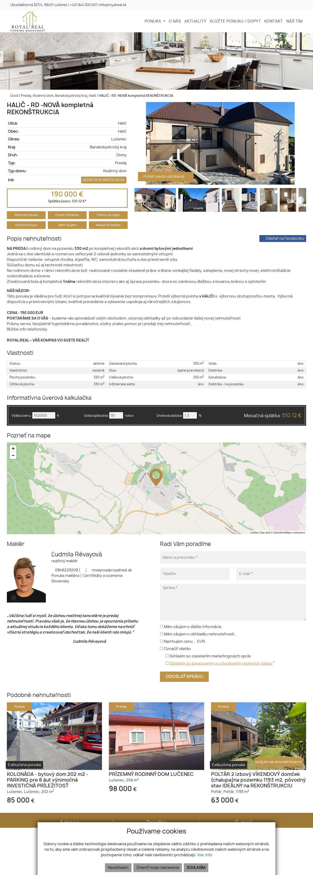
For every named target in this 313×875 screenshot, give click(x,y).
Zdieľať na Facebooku (285, 238)
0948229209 (66, 570)
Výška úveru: (22, 415)
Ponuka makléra (65, 576)
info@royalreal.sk (112, 5)
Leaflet (254, 532)
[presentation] (140, 143)
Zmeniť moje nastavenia (157, 867)
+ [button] (13, 448)
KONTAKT (273, 21)
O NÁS (175, 21)
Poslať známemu (67, 215)
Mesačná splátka (108, 225)
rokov (129, 415)
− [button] (13, 455)
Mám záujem (67, 225)
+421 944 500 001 (83, 5)
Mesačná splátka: (272, 415)
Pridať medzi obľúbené (164, 176)
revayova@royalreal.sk (111, 570)
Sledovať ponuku (26, 215)
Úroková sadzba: (169, 415)
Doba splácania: (96, 415)
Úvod (13, 95)
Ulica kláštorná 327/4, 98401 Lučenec (39, 5)
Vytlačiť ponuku (26, 225)
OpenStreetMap (282, 532)
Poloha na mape (108, 215)
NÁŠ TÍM (294, 21)
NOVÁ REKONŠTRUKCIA (104, 180)
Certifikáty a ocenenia (102, 576)
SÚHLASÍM (196, 867)
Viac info (204, 855)
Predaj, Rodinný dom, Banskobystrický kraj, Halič (59, 95)
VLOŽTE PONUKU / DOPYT (235, 21)
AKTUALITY (195, 21)
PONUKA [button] (153, 21)
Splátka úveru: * (67, 201)
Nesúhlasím (118, 867)
